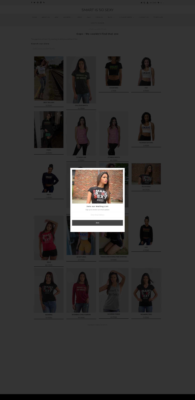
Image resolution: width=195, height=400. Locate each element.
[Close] (123, 169)
